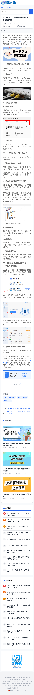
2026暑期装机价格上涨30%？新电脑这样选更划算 (18, 599)
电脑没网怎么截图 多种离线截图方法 (19, 408)
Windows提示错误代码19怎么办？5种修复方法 (18, 571)
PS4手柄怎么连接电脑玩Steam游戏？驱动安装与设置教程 (18, 593)
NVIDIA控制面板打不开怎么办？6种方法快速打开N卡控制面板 (18, 534)
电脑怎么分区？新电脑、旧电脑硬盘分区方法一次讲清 (18, 638)
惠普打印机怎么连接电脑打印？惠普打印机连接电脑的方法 (18, 612)
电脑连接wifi (7, 401)
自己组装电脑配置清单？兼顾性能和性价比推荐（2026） (18, 564)
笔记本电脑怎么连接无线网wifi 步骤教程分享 (19, 619)
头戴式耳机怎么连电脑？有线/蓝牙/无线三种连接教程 (18, 625)
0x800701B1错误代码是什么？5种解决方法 (18, 540)
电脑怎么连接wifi (22, 397)
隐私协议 (23, 681)
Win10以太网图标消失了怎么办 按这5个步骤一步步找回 (17, 470)
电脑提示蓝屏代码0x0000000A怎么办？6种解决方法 (18, 527)
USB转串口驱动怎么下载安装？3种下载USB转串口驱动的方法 (18, 558)
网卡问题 (7, 7)
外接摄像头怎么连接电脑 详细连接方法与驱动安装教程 (18, 645)
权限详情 (29, 681)
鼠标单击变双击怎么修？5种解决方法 (17, 546)
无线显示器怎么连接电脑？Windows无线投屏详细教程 (18, 606)
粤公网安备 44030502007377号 (18, 690)
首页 (2, 7)
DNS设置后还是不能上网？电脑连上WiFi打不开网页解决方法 (16, 444)
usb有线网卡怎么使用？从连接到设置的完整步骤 (17, 495)
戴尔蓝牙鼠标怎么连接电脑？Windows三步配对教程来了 (18, 632)
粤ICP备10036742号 (24, 686)
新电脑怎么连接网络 (9, 397)
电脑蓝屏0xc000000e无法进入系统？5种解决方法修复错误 (18, 551)
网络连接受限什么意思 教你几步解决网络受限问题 (19, 412)
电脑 (21, 42)
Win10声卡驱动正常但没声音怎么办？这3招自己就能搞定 (18, 514)
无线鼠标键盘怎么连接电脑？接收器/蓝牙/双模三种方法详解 (18, 586)
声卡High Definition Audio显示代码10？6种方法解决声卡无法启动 (18, 521)
